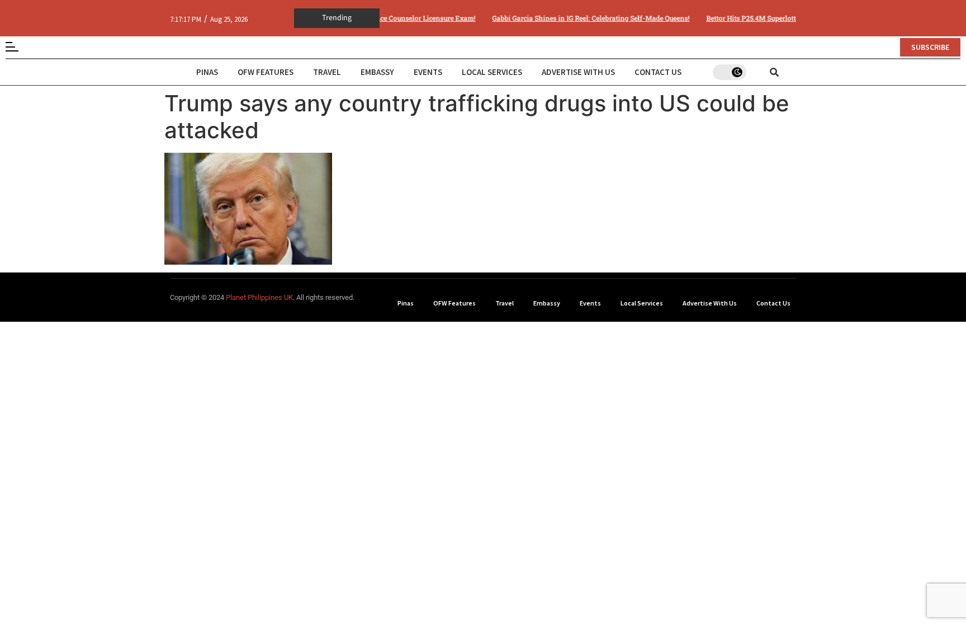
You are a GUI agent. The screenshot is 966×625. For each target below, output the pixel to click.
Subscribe (567, 387)
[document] (483, 312)
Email (502, 330)
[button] (646, 194)
